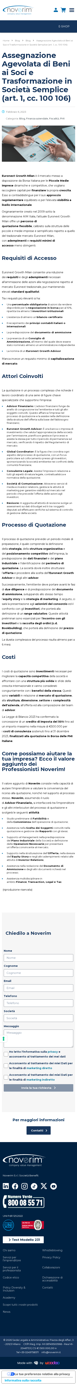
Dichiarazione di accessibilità (52, 1279)
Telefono (10, 996)
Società (9, 1011)
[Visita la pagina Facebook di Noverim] (15, 1186)
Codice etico (11, 1277)
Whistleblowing (52, 1250)
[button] (23, 1239)
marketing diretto (39, 1068)
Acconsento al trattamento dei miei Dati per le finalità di (41, 1066)
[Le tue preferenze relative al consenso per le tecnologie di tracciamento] (3, 1038)
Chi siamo (9, 1250)
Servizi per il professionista (12, 1269)
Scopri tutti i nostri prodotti (20, 1304)
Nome (8, 950)
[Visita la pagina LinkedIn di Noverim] (6, 1186)
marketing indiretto (41, 1079)
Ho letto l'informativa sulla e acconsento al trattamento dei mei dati (37, 1054)
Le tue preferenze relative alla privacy (42, 1374)
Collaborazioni (51, 1267)
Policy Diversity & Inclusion (14, 1289)
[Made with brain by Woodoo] (38, 1363)
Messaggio (11, 1026)
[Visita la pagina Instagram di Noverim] (24, 1186)
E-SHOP (64, 26)
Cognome (11, 966)
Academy (9, 1297)
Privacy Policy (51, 1257)
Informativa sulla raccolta (23, 1380)
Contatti (47, 1287)
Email (7, 981)
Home (6, 40)
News (6, 1311)
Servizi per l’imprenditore (12, 1259)
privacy (53, 1051)
